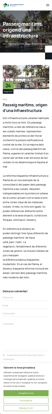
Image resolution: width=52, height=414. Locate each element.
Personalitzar (26, 400)
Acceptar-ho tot (26, 393)
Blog (5, 99)
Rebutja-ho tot (26, 408)
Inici (4, 43)
